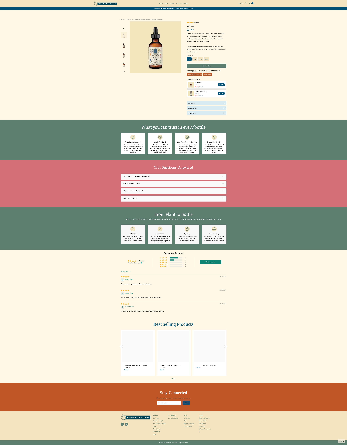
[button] (123, 28)
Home (122, 19)
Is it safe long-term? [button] (130, 198)
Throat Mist (198, 82)
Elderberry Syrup (209, 365)
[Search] (246, 3)
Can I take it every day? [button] (131, 183)
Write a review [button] (210, 262)
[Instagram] (126, 424)
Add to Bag (206, 66)
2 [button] (174, 378)
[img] (125, 277)
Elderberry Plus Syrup (201, 91)
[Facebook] (122, 424)
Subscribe (186, 403)
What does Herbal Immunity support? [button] (136, 176)
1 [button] (172, 378)
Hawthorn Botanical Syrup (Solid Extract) (135, 366)
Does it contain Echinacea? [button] (133, 191)
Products (128, 19)
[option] (173, 8)
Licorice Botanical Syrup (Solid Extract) (170, 366)
